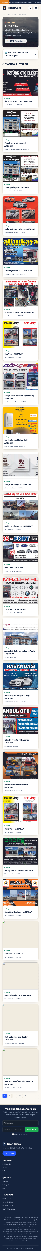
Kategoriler (6, 1185)
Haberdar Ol (31, 1129)
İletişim (5, 1167)
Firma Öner (9, 1153)
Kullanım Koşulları (8, 1206)
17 (20, 1096)
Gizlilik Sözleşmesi (9, 1209)
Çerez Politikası (8, 1202)
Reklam (5, 1171)
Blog (4, 1188)
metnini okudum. (21, 1134)
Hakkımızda (7, 1164)
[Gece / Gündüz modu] (30, 8)
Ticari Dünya (14, 1144)
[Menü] (36, 8)
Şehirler (14, 15)
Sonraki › (28, 1096)
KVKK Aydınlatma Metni (11, 1199)
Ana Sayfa (6, 15)
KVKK (16, 1134)
